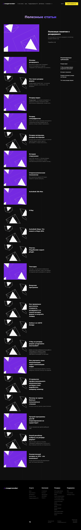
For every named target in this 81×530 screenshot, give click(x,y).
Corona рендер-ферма (59, 499)
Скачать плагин (32, 496)
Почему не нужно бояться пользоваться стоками (36, 401)
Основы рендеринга (34, 61)
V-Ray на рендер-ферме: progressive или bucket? (36, 344)
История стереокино (33, 155)
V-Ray (31, 210)
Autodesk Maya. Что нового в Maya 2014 (36, 230)
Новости (43, 497)
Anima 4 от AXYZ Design (35, 324)
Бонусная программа (33, 286)
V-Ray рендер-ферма (58, 497)
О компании (48, 3)
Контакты (44, 492)
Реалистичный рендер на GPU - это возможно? (37, 456)
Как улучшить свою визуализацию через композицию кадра (37, 363)
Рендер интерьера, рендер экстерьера (36, 136)
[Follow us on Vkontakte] (30, 522)
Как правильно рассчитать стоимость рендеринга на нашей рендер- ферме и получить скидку (36, 310)
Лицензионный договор (51, 522)
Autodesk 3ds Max (36, 191)
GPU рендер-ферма (58, 491)
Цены (26, 3)
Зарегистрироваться (71, 3)
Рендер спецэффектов (35, 117)
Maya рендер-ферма (58, 511)
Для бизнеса (41, 3)
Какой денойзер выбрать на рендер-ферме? (37, 437)
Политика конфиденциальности (61, 522)
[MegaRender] (9, 3)
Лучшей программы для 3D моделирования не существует (37, 420)
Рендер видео (34, 98)
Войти (62, 3)
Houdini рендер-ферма (59, 496)
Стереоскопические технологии (37, 174)
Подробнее (51, 42)
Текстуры (33, 266)
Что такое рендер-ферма (36, 80)
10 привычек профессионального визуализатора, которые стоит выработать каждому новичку (37, 384)
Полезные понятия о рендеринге (59, 32)
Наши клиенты (32, 492)
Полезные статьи (70, 494)
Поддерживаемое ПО (33, 3)
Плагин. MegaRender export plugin (36, 250)
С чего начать (21, 3)
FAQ (68, 491)
